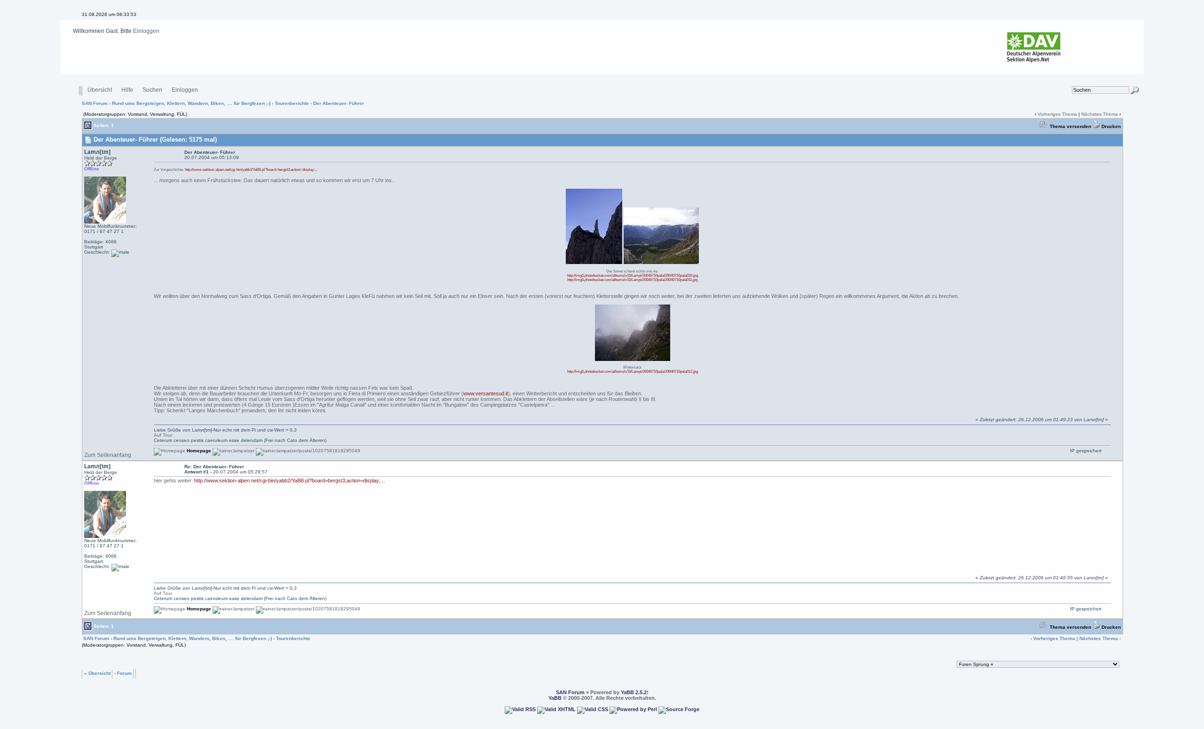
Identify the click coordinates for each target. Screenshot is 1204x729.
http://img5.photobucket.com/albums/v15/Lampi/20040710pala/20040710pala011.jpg (632, 280)
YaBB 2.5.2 (634, 692)
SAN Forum (95, 103)
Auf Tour (163, 435)
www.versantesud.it (485, 393)
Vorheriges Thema (1057, 114)
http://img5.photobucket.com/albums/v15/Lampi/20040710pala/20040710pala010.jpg (632, 275)
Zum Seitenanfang (107, 455)
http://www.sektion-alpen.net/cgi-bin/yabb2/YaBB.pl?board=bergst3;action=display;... (251, 170)
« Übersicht (97, 672)
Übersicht (99, 90)
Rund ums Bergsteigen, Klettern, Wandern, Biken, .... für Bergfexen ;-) (191, 103)
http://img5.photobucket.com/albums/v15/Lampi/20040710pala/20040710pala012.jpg (632, 371)
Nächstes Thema (1099, 114)
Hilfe (127, 90)
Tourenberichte (292, 103)
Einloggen (146, 31)
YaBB (555, 698)
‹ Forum (123, 672)
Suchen (152, 90)
